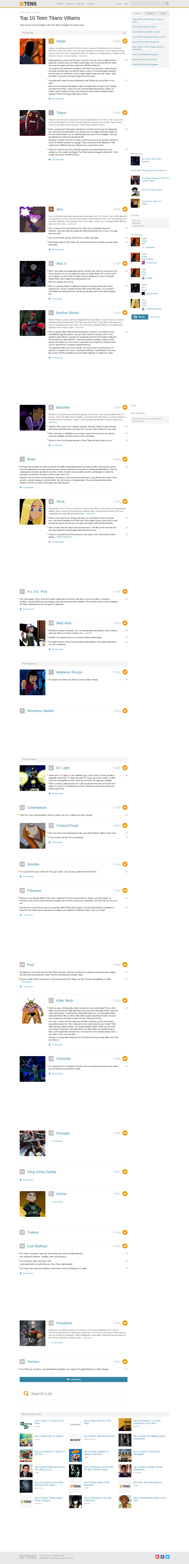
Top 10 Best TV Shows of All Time (49, 1422)
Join (126, 4)
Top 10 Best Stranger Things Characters (148, 1468)
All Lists (60, 4)
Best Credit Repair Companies (145, 54)
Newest (70, 4)
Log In (118, 4)
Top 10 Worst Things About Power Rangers (48, 1499)
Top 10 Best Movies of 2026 (144, 27)
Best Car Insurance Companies (146, 42)
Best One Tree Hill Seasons (147, 1482)
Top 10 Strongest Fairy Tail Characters (97, 1499)
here (142, 421)
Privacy (48, 1556)
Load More (74, 1379)
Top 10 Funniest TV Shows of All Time (49, 1452)
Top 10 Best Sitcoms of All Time (97, 1422)
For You (90, 4)
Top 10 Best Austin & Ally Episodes (96, 1483)
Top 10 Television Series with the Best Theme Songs (99, 1468)
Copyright (56, 1556)
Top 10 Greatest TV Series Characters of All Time (147, 1422)
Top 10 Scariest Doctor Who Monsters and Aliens (48, 1483)
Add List (80, 4)
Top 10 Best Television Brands (99, 1436)
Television (36, 12)
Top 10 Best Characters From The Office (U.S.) (49, 1468)
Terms (41, 1556)
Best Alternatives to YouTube (145, 59)
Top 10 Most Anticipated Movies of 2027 (149, 37)
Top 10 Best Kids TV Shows (48, 1436)
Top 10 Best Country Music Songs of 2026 (148, 20)
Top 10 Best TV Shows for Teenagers (146, 1452)
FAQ (62, 1556)
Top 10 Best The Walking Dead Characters (149, 1437)
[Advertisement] (74, 185)
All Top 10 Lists (25, 12)
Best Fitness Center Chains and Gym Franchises (148, 48)
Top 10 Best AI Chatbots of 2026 (146, 32)
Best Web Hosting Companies (145, 64)
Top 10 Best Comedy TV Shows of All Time (96, 1452)
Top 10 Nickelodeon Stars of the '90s (149, 1499)
